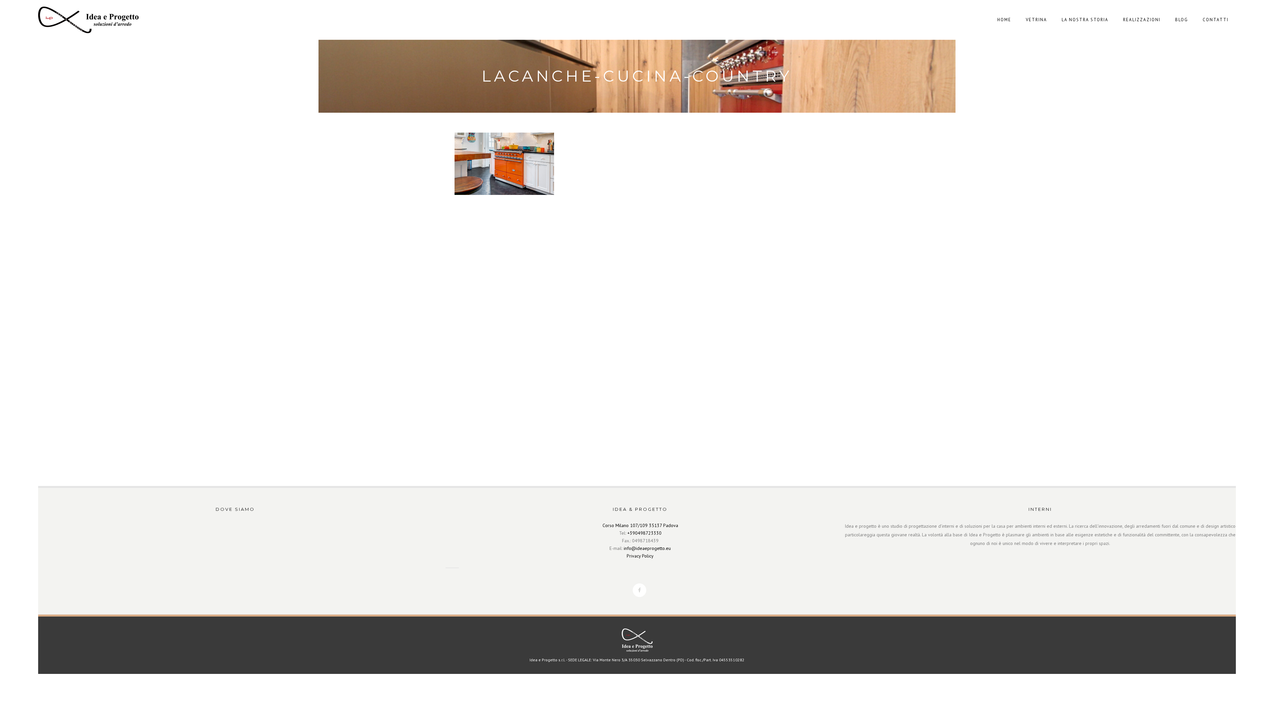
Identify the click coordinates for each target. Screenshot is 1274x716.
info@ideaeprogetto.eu (647, 548)
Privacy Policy (640, 556)
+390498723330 (644, 533)
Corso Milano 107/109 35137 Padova (640, 525)
